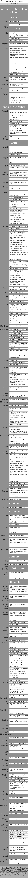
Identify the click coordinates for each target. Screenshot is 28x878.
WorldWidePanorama (14, 1)
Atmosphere (14, 4)
